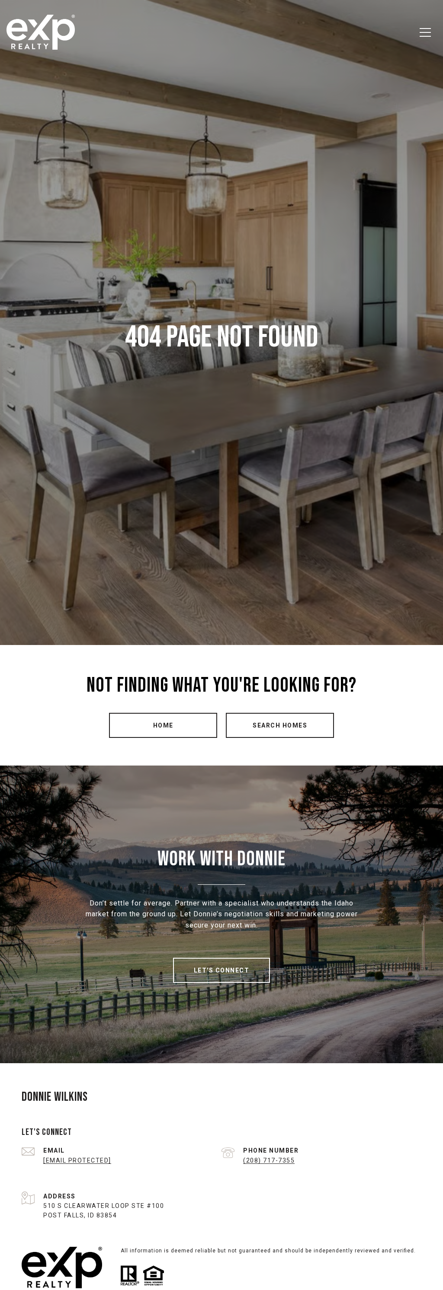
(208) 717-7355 (269, 1160)
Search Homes (280, 725)
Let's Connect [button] (222, 970)
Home (163, 725)
